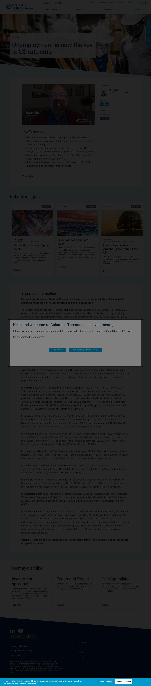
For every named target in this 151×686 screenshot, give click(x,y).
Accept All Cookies (124, 681)
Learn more (31, 683)
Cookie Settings (106, 681)
